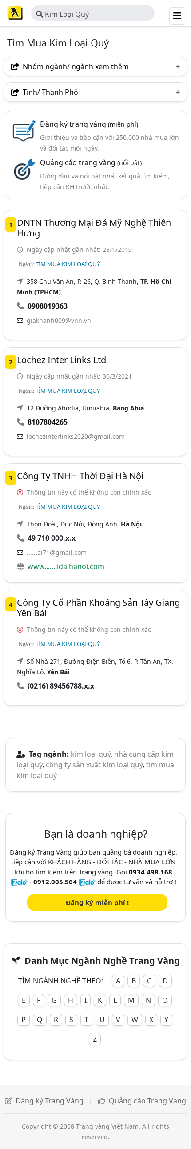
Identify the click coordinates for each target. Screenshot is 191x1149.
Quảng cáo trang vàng (91, 162)
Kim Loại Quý (66, 14)
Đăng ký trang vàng (89, 124)
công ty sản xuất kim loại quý (94, 765)
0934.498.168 (150, 871)
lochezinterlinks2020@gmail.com (76, 436)
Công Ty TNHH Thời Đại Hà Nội (80, 476)
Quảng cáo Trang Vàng (147, 1101)
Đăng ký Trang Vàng (50, 1101)
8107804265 (48, 422)
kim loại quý (91, 754)
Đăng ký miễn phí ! (97, 902)
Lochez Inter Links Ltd (61, 360)
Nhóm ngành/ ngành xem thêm (75, 66)
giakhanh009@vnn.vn (59, 320)
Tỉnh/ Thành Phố (49, 92)
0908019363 (48, 306)
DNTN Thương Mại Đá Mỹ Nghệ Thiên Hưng (94, 228)
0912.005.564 (55, 881)
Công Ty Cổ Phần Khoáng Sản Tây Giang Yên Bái (98, 607)
